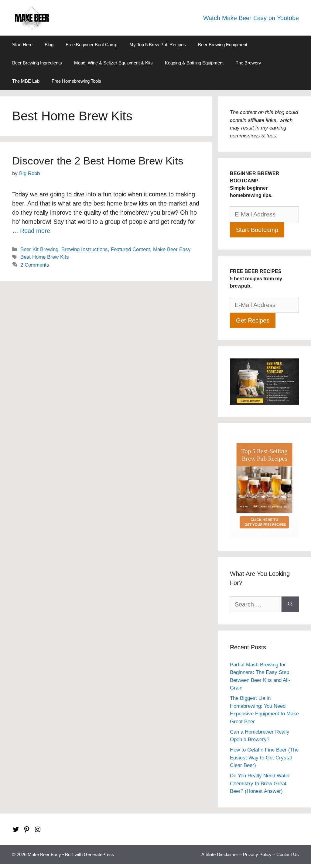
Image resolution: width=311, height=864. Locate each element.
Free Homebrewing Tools (76, 81)
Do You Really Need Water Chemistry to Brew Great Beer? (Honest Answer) (260, 783)
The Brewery (248, 62)
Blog (49, 44)
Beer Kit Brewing (39, 249)
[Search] (290, 604)
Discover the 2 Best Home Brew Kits (97, 161)
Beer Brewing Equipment (222, 44)
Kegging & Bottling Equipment (194, 62)
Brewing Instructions (84, 249)
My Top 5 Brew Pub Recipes (157, 44)
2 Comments (34, 265)
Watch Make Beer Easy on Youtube (251, 18)
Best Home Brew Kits (44, 257)
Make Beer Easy (172, 249)
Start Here (22, 44)
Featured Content (130, 249)
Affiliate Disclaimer (219, 854)
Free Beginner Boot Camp (91, 44)
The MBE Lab (25, 81)
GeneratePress (99, 854)
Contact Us (287, 854)
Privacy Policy (257, 854)
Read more (35, 230)
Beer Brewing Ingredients (37, 62)
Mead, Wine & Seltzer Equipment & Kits (113, 62)
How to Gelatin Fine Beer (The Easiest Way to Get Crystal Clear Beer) (264, 757)
